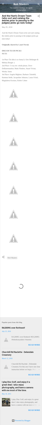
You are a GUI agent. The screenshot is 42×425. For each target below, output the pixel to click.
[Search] (38, 4)
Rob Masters (21, 4)
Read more (34, 345)
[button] (38, 16)
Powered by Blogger (22, 421)
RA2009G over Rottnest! (13, 328)
